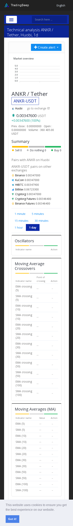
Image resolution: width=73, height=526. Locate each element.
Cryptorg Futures (25, 199)
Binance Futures (25, 203)
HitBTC (19, 184)
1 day (32, 227)
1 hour (19, 227)
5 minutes (38, 214)
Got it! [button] (12, 519)
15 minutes (21, 220)
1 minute (20, 214)
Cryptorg (20, 194)
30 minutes (41, 220)
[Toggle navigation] (11, 19)
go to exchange (37, 108)
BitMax (19, 189)
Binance (20, 175)
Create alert (46, 47)
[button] (55, 510)
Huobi (18, 108)
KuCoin (19, 180)
